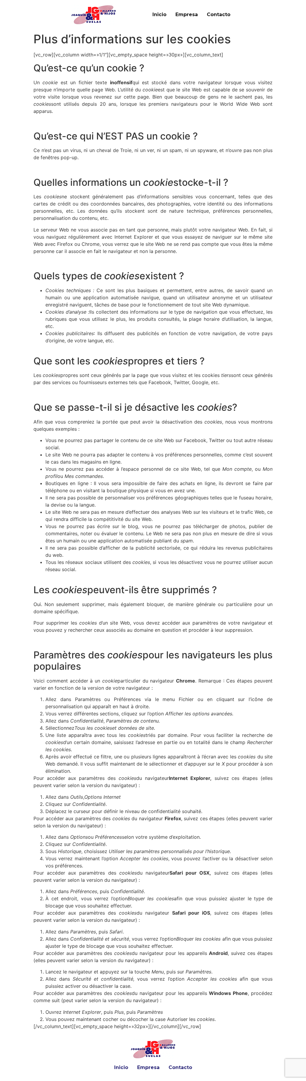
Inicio (159, 14)
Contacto (218, 14)
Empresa (186, 14)
